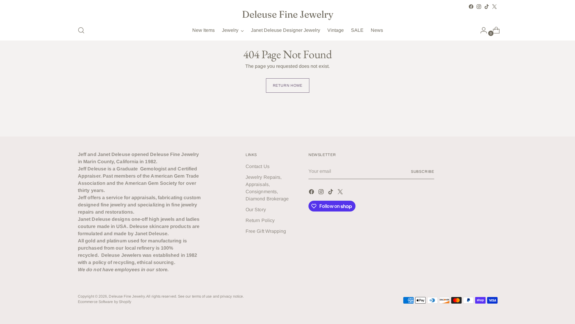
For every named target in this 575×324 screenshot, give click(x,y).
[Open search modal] (81, 30)
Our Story (256, 209)
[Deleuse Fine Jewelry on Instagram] (479, 6)
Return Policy (260, 220)
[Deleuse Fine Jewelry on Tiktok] (486, 6)
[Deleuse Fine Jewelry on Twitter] (494, 6)
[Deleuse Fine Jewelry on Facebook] (471, 6)
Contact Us (258, 166)
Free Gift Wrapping (266, 231)
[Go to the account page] (481, 30)
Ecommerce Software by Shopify (104, 302)
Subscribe (422, 172)
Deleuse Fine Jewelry (127, 296)
